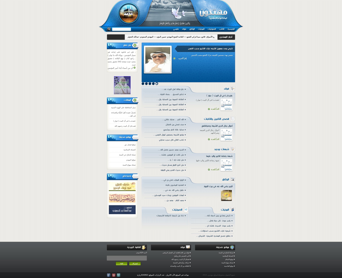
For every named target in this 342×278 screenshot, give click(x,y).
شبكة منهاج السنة (129, 165)
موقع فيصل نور (130, 145)
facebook (109, 275)
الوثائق (192, 29)
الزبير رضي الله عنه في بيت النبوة (218, 186)
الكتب (221, 29)
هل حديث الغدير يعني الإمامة (172, 170)
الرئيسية (231, 29)
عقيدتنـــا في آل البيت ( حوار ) (124, 121)
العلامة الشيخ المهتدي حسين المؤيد (174, 37)
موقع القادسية (228, 266)
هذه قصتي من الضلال (175, 124)
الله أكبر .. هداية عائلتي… (173, 119)
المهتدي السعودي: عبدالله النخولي (144, 37)
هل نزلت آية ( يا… (176, 160)
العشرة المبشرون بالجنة (174, 185)
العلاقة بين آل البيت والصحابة (179, 266)
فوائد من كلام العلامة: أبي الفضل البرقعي (176, 253)
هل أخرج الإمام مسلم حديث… (172, 165)
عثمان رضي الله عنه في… (173, 190)
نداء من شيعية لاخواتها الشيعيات (170, 215)
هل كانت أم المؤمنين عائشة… (171, 155)
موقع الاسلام (229, 259)
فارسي (176, 29)
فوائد (184, 29)
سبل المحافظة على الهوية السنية (123, 108)
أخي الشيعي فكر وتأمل (181, 256)
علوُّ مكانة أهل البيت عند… (173, 89)
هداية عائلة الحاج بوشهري (174, 129)
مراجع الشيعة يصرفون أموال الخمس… (168, 135)
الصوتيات (212, 29)
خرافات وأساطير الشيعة (181, 263)
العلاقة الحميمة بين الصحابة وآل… (170, 99)
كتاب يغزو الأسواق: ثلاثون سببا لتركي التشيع (208, 37)
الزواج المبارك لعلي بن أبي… (172, 180)
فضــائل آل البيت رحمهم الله (125, 126)
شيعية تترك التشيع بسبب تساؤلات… (214, 231)
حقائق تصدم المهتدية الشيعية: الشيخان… (213, 236)
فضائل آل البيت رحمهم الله (180, 259)
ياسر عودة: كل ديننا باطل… (218, 220)
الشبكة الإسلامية (130, 150)
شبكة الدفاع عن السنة (127, 155)
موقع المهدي (131, 160)
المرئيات (201, 29)
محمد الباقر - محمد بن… (174, 200)
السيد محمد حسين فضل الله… (171, 150)
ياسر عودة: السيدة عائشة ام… (217, 226)
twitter (119, 275)
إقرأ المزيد (182, 58)
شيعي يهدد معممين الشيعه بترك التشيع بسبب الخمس (210, 48)
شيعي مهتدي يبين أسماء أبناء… (217, 215)
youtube (114, 275)
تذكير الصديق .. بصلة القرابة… (171, 94)
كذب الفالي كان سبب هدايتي (171, 140)
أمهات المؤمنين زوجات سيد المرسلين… (168, 195)
